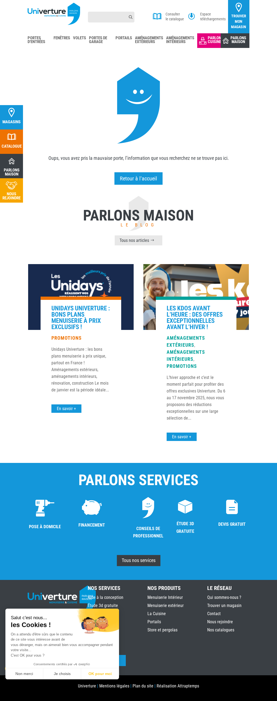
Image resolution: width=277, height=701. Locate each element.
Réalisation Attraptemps (178, 686)
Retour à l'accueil (138, 178)
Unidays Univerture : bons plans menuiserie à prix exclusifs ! (80, 318)
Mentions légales (114, 686)
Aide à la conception (105, 597)
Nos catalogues (220, 629)
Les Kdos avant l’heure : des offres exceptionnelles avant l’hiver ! (195, 318)
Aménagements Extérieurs (149, 40)
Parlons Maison (238, 39)
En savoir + (66, 408)
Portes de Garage (98, 40)
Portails (124, 38)
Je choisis (62, 673)
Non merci (24, 673)
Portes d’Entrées (36, 40)
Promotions (66, 338)
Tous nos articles (134, 240)
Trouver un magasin (224, 605)
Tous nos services (139, 560)
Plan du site (143, 686)
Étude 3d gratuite (103, 605)
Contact (214, 613)
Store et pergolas (162, 629)
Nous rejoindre (220, 621)
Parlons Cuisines (215, 39)
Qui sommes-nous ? (224, 597)
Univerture (87, 686)
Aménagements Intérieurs (180, 40)
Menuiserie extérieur (165, 605)
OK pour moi (100, 673)
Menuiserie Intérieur (165, 597)
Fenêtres (62, 38)
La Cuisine (156, 613)
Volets (79, 38)
